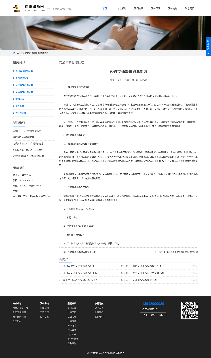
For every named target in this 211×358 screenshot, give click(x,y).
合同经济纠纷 (19, 317)
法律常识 (72, 312)
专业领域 (121, 8)
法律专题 (26, 53)
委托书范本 (20, 113)
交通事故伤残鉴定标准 (144, 280)
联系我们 (189, 8)
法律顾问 (155, 8)
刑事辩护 (17, 321)
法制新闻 (72, 308)
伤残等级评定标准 (24, 71)
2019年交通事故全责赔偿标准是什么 (180, 252)
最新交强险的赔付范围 (23, 137)
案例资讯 (138, 8)
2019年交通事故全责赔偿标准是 (80, 273)
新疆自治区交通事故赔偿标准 (27, 131)
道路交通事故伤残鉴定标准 (147, 266)
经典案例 (72, 343)
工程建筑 (44, 312)
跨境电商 (72, 330)
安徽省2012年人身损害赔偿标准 (28, 156)
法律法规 (72, 317)
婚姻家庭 (19, 99)
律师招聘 (72, 325)
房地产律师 (73, 339)
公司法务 (44, 317)
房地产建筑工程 (20, 308)
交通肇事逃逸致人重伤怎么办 (82, 252)
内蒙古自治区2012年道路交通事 (28, 143)
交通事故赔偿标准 (39, 53)
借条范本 (19, 106)
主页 (19, 53)
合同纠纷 (44, 308)
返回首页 (99, 308)
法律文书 (72, 334)
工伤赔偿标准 (21, 78)
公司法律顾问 (19, 312)
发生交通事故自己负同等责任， (149, 273)
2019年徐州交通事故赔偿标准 (79, 266)
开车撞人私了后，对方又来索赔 (28, 150)
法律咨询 (172, 8)
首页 (104, 8)
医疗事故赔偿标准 (24, 85)
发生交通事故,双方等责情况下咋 (80, 280)
